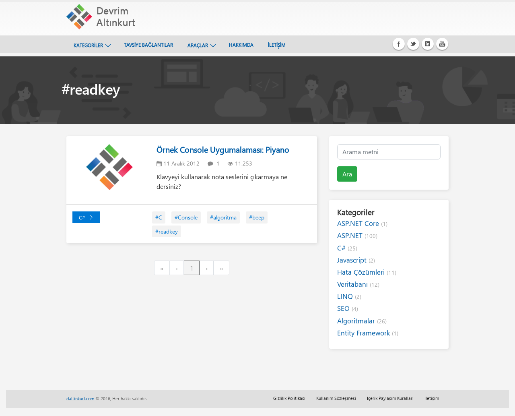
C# (82, 217)
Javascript (356, 260)
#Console (186, 217)
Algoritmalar (362, 320)
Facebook (399, 44)
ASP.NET (357, 235)
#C (158, 217)
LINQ (349, 296)
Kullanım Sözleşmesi (336, 398)
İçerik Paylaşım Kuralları (390, 398)
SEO (347, 308)
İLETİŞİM (277, 44)
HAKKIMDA (241, 44)
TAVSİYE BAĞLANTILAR (148, 44)
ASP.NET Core (362, 223)
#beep (256, 217)
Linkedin (428, 44)
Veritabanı (358, 284)
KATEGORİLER (88, 45)
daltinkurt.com (80, 398)
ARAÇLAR (197, 45)
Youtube (442, 44)
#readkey (166, 231)
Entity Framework (367, 332)
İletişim (431, 398)
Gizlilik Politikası (289, 398)
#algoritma (223, 217)
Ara (347, 174)
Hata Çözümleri (366, 272)
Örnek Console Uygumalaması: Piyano (223, 149)
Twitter (413, 44)
